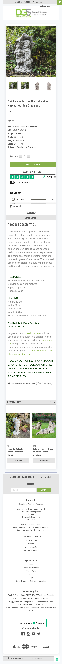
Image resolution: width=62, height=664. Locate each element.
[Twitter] (17, 206)
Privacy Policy (31, 571)
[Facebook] (11, 206)
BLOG (31, 574)
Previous (8, 51)
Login (41, 6)
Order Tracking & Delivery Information (31, 581)
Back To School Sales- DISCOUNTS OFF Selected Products (31, 595)
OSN (8, 446)
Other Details (31, 217)
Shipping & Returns (31, 550)
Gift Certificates (31, 540)
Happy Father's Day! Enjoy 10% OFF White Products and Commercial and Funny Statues (31, 603)
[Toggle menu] (7, 4)
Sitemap (41, 658)
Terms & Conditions (31, 568)
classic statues (32, 333)
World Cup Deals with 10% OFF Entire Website (31, 599)
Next (54, 51)
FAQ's (31, 578)
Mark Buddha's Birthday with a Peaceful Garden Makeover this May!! (31, 609)
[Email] (14, 206)
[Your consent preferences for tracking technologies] (57, 659)
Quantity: (14, 156)
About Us (31, 564)
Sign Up (49, 6)
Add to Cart (18, 460)
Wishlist (31, 544)
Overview (31, 213)
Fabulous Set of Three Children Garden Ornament (43, 452)
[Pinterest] (20, 206)
